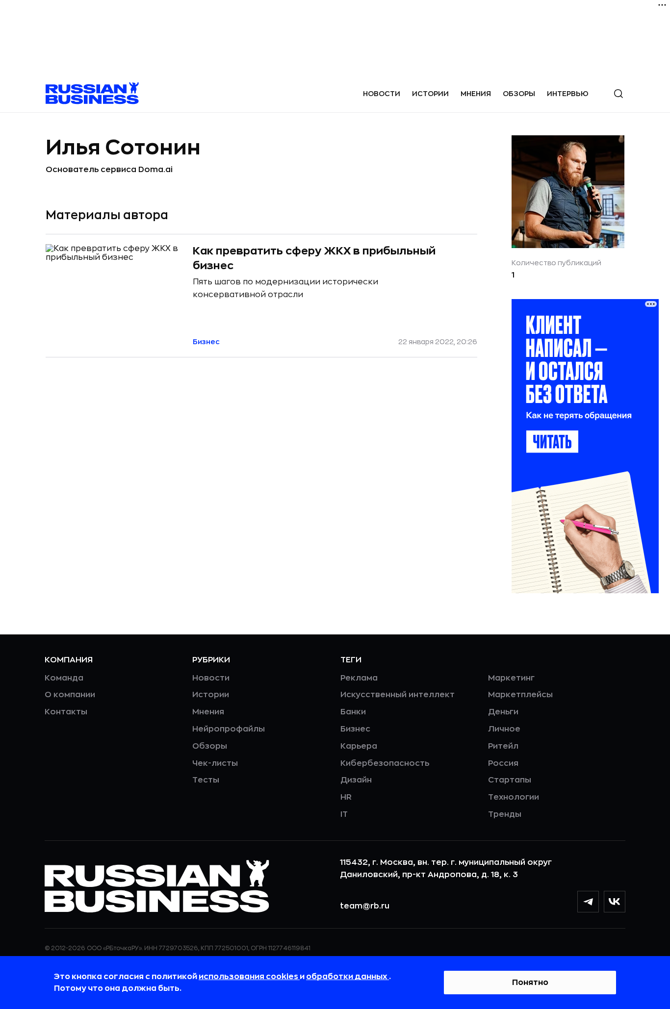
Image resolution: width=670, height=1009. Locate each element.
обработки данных (347, 977)
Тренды (504, 814)
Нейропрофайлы (228, 729)
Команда (64, 678)
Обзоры (519, 93)
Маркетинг (511, 678)
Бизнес (355, 729)
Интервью (568, 93)
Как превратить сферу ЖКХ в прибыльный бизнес (314, 258)
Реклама (359, 678)
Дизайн (356, 780)
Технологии (513, 797)
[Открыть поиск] (618, 94)
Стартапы (509, 780)
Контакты (66, 712)
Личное (504, 729)
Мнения (476, 93)
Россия (503, 763)
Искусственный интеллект (397, 695)
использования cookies (249, 977)
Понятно (530, 982)
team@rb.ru (364, 906)
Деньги (503, 712)
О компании (70, 695)
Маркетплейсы (520, 695)
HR (346, 797)
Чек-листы (215, 763)
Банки (353, 712)
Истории (430, 93)
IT (344, 814)
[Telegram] (588, 901)
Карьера (358, 746)
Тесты (205, 780)
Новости (381, 93)
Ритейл (503, 746)
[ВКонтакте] (614, 901)
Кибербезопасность (384, 763)
